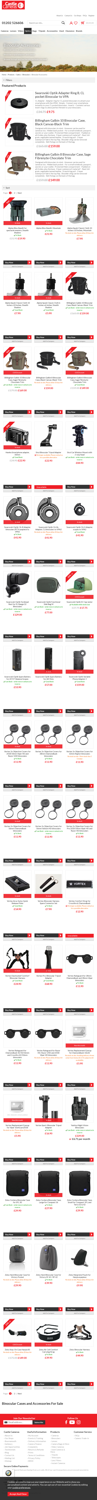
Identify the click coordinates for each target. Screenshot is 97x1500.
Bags (34, 31)
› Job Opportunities (12, 1447)
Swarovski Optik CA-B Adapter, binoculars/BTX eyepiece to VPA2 (17, 529)
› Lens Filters (55, 1460)
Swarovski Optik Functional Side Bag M (48, 603)
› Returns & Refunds (35, 1449)
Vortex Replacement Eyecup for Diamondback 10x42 (79, 1051)
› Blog (6, 1452)
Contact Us (68, 16)
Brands (79, 31)
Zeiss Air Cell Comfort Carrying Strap (48, 1350)
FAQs (85, 16)
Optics (28, 31)
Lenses (13, 31)
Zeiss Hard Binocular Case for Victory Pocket (17, 1276)
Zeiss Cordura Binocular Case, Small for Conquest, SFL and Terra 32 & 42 (79, 1202)
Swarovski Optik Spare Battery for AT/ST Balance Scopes (17, 678)
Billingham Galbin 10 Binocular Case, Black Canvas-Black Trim (60, 122)
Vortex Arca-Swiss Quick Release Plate (17, 902)
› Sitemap (7, 1461)
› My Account (32, 1435)
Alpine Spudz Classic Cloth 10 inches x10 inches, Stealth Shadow (17, 305)
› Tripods (54, 1455)
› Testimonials (9, 1449)
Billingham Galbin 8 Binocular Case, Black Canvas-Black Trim (48, 378)
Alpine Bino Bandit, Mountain (48, 228)
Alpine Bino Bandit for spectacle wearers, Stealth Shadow (17, 230)
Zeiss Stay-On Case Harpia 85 (17, 1349)
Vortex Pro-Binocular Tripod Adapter (48, 977)
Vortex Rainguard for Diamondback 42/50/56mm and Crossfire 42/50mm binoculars (17, 1053)
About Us (59, 16)
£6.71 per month (81, 1138)
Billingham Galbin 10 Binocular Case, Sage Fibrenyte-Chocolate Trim (17, 379)
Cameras (4, 31)
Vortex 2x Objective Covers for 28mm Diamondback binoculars (48, 753)
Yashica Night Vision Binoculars (79, 1126)
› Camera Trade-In (81, 1438)
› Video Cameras (57, 1447)
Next (20, 193)
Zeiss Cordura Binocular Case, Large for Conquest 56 (48, 1201)
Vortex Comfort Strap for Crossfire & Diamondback (79, 902)
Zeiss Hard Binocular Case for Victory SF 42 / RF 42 (48, 1276)
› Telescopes (55, 1457)
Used (61, 31)
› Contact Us (9, 1455)
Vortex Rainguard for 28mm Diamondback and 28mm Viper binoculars (80, 978)
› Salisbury (8, 1444)
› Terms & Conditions (35, 1455)
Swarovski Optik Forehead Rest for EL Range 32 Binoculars (17, 604)
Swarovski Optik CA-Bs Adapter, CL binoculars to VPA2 (48, 528)
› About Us (8, 1435)
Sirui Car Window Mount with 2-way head (79, 453)
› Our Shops (9, 1438)
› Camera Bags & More (59, 1444)
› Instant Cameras (57, 1463)
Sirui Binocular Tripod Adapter (48, 452)
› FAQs (76, 1435)
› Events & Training (35, 1438)
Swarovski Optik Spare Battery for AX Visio (48, 678)
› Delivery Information (36, 1441)
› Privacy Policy (33, 1458)
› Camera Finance (34, 1444)
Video (20, 31)
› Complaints (32, 1447)
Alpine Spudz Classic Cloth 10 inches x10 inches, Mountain (79, 229)
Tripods (41, 31)
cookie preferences (21, 1487)
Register (91, 16)
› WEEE (30, 1461)
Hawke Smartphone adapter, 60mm (17, 453)
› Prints (30, 1452)
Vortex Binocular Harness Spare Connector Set (48, 902)
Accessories (52, 31)
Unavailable (41, 487)
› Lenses (53, 1441)
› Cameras (54, 1435)
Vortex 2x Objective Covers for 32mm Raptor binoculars (79, 752)
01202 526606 (12, 23)
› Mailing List (9, 1458)
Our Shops (77, 16)
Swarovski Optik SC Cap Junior (80, 602)
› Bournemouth (10, 1441)
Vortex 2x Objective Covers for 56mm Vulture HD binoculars (48, 827)
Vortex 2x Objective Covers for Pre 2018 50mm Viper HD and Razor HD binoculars (79, 828)
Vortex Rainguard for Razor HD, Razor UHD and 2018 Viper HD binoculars (48, 1052)
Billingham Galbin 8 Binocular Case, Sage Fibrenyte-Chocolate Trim (63, 156)
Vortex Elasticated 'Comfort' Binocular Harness (17, 977)
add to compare (17, 266)
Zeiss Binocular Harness (79, 1349)
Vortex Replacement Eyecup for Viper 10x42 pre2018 (17, 1126)
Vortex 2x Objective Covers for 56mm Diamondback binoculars (17, 828)
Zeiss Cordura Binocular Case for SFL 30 (17, 1201)
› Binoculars (55, 1438)
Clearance (69, 31)
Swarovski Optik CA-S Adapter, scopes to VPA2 (80, 528)
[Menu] (12, 1470)
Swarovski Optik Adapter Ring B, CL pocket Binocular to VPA (59, 94)
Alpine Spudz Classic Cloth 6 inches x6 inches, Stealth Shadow (48, 305)
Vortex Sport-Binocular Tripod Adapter (48, 1126)
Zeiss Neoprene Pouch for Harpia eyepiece (80, 1276)
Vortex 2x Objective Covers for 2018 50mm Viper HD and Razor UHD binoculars (17, 753)
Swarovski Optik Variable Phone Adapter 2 (79, 678)
